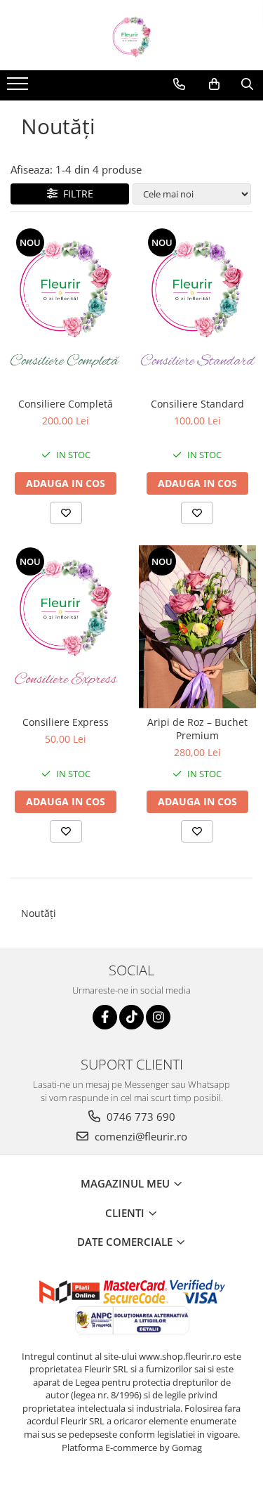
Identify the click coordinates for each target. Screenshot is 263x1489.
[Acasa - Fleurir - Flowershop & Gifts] (132, 35)
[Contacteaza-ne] (179, 84)
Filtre (75, 193)
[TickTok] (131, 1017)
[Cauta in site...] (247, 84)
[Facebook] (105, 1017)
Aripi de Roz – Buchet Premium (197, 728)
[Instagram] (158, 1017)
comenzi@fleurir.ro (139, 1136)
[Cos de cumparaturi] (214, 84)
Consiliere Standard (197, 403)
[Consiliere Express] (66, 627)
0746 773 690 (139, 1117)
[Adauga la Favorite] (66, 513)
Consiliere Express (65, 722)
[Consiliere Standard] (198, 308)
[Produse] (19, 87)
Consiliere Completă (65, 403)
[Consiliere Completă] (66, 308)
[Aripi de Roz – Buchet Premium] (198, 627)
